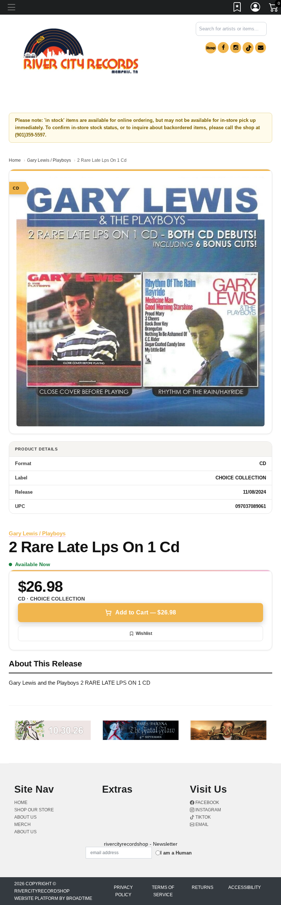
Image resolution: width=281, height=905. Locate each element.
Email (201, 824)
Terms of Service (163, 891)
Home (15, 160)
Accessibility (244, 887)
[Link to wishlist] (237, 8)
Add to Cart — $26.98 (145, 612)
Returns (202, 887)
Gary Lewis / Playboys (49, 160)
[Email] (260, 47)
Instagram (207, 809)
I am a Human (176, 853)
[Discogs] (211, 47)
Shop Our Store (34, 809)
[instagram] (235, 47)
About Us (25, 831)
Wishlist (144, 633)
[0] (274, 8)
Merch (22, 824)
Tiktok (202, 817)
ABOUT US (25, 817)
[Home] (80, 51)
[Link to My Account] (256, 8)
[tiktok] (248, 47)
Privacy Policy (123, 891)
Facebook (206, 802)
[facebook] (223, 47)
